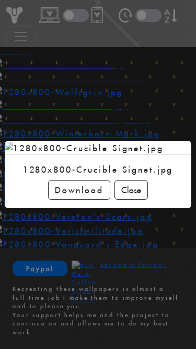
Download (79, 190)
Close (131, 190)
